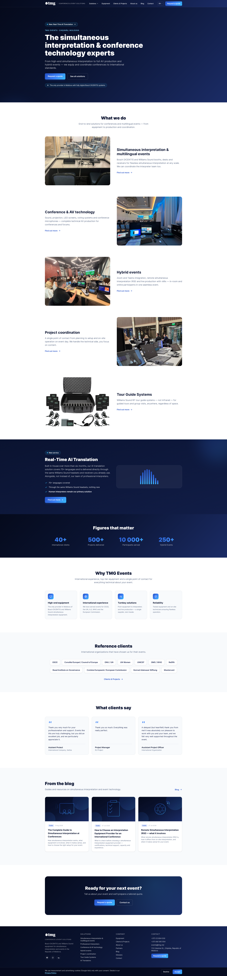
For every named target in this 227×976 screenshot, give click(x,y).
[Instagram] (53, 957)
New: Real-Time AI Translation (61, 24)
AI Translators (85, 960)
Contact (150, 3)
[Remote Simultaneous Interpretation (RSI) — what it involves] (160, 809)
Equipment (106, 3)
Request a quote (173, 3)
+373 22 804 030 (158, 938)
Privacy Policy (50, 973)
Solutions (92, 3)
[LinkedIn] (58, 957)
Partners (119, 948)
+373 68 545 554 (158, 942)
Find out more (123, 172)
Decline (166, 972)
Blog (142, 3)
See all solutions (77, 76)
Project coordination (88, 954)
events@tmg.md (157, 945)
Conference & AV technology (91, 947)
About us (133, 3)
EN (160, 3)
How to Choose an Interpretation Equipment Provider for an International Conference (111, 833)
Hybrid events (85, 951)
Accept (177, 972)
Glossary (119, 955)
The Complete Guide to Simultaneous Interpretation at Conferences (63, 833)
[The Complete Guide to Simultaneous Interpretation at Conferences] (67, 809)
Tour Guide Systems (88, 957)
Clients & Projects (120, 3)
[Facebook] (47, 957)
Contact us (125, 902)
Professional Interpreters (89, 944)
